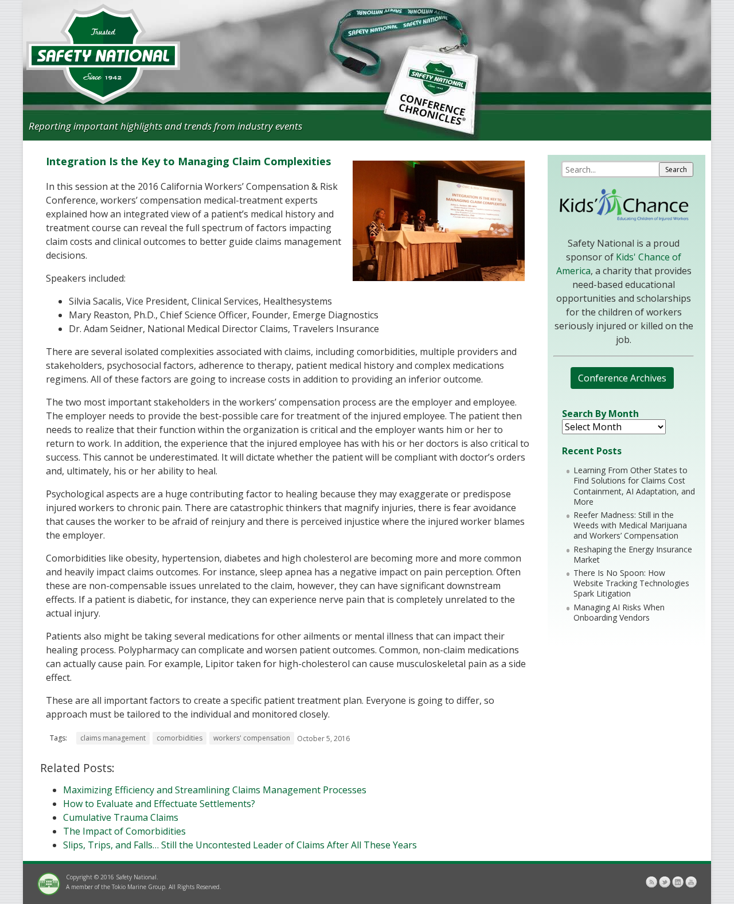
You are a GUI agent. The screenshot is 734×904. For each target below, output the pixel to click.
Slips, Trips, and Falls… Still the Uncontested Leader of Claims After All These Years (240, 845)
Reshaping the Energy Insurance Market (632, 554)
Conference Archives (622, 378)
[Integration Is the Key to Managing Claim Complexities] (439, 277)
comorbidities (179, 738)
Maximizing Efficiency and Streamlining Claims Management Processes (214, 790)
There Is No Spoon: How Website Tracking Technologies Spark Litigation (631, 583)
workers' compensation (251, 738)
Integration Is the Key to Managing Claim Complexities (188, 161)
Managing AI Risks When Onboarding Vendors (619, 612)
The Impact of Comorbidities (124, 831)
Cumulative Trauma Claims (120, 817)
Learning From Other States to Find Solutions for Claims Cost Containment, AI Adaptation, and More (634, 486)
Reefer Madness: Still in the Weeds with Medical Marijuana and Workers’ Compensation (630, 525)
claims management (113, 738)
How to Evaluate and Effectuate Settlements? (159, 803)
